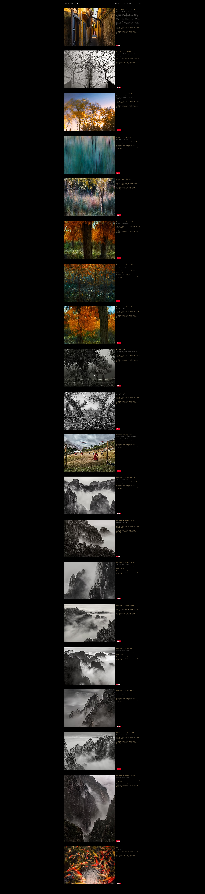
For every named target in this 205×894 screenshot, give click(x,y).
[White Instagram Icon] (75, 3)
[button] (129, 3)
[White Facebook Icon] (77, 3)
